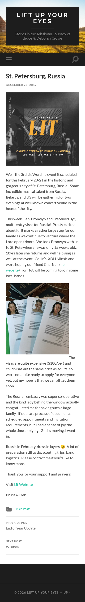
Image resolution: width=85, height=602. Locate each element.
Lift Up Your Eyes (42, 18)
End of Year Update (21, 525)
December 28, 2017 (21, 84)
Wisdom (14, 544)
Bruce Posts (22, 509)
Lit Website (23, 484)
